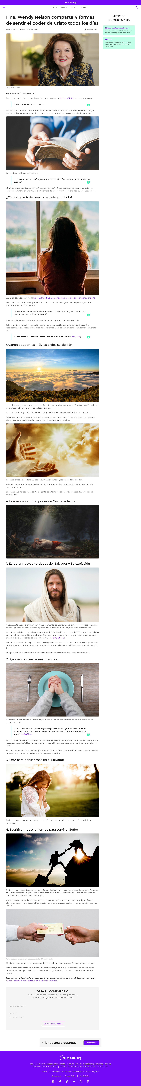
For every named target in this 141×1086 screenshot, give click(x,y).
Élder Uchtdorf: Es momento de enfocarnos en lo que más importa (64, 298)
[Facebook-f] (59, 1081)
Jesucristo (9, 29)
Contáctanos (56, 1076)
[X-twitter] (81, 1081)
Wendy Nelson (19, 29)
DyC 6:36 (76, 337)
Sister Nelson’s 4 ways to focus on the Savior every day (32, 981)
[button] (4, 7)
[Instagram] (52, 1081)
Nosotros (84, 7)
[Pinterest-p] (88, 1081)
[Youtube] (74, 1081)
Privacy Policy (70, 1076)
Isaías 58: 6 (26, 734)
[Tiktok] (67, 1081)
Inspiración (74, 7)
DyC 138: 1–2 (58, 638)
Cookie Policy (84, 1076)
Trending (55, 7)
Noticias (64, 7)
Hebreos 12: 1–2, (67, 98)
